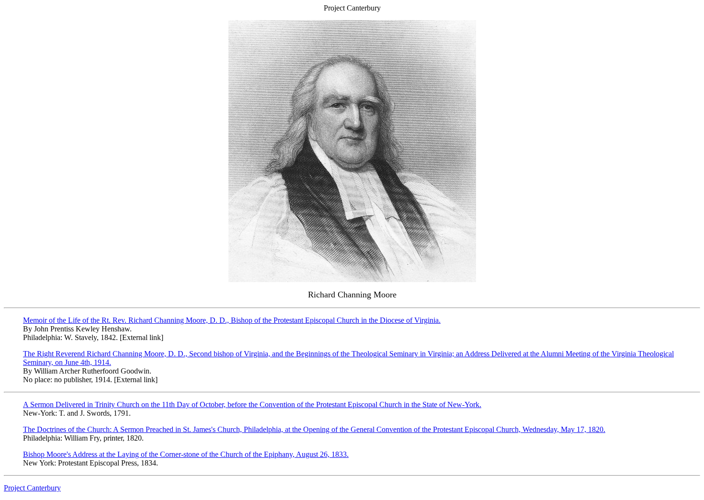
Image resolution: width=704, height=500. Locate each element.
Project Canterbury (32, 488)
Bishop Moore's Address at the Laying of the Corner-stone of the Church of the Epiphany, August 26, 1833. (186, 454)
